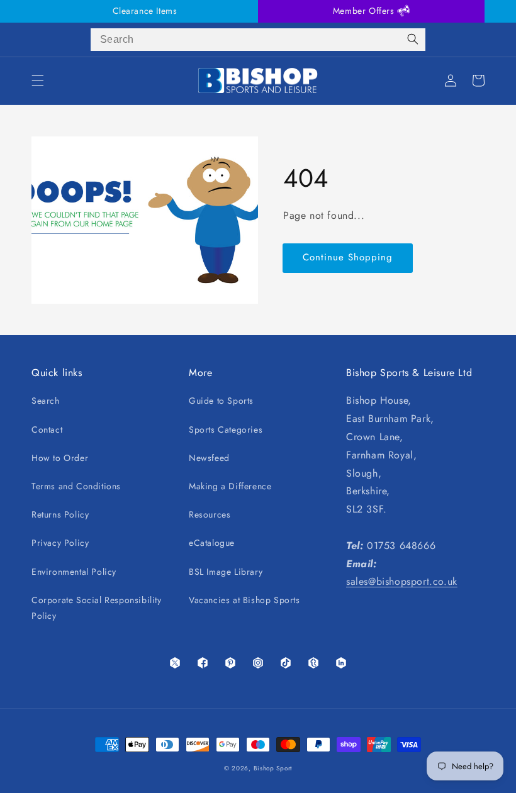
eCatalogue (212, 542)
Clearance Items (145, 10)
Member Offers (365, 10)
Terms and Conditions (76, 486)
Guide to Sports (221, 400)
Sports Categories (225, 429)
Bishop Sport (273, 768)
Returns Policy (60, 514)
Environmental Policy (73, 571)
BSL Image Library (225, 571)
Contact (46, 429)
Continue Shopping (348, 257)
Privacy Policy (60, 542)
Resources (209, 514)
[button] (38, 80)
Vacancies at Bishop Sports (244, 600)
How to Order (59, 458)
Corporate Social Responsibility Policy (96, 608)
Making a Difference (230, 486)
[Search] (413, 39)
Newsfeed (209, 458)
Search (45, 400)
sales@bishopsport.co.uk (401, 581)
